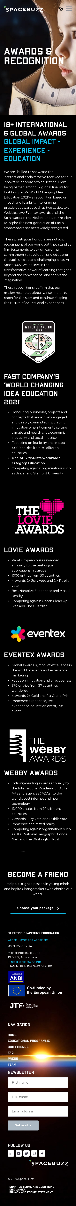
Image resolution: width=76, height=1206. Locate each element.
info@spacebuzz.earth (26, 962)
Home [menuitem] (12, 1035)
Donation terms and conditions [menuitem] (31, 1187)
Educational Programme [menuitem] (29, 1040)
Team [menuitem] (12, 1064)
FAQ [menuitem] (11, 1052)
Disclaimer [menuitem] (17, 1189)
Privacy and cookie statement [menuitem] (31, 1192)
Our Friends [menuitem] (18, 1047)
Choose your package (36, 908)
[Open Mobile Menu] (69, 8)
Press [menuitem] (13, 1058)
